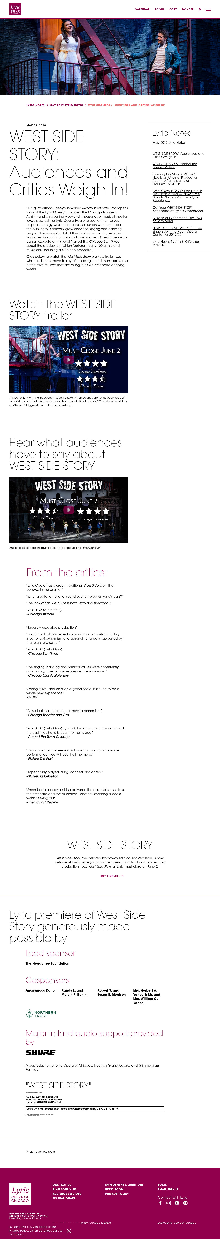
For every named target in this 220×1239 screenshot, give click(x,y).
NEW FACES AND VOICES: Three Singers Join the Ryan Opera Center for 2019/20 (177, 231)
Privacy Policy (117, 1193)
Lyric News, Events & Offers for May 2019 (176, 243)
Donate (188, 9)
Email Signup (168, 1189)
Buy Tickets (109, 876)
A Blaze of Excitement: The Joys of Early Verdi (177, 219)
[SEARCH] (200, 9)
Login (159, 9)
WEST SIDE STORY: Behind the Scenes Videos (175, 165)
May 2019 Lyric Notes (66, 105)
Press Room (114, 1189)
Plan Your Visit (65, 1189)
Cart (173, 9)
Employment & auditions (124, 1184)
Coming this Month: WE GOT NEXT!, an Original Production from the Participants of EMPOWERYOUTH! (175, 179)
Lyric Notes (35, 105)
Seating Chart (64, 1198)
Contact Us (62, 1184)
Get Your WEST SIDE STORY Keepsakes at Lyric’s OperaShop (178, 209)
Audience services (67, 1193)
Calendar (142, 9)
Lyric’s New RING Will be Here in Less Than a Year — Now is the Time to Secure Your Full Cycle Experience (177, 195)
